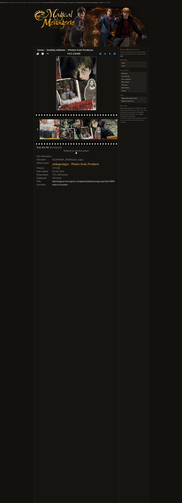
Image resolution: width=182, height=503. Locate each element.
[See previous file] (105, 53)
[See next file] (110, 53)
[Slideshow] (47, 53)
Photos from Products (80, 50)
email (121, 56)
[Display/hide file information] (42, 53)
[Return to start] (100, 53)
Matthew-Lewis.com (128, 101)
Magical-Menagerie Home (129, 98)
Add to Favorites (60, 185)
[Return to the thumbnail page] (37, 53)
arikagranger (60, 164)
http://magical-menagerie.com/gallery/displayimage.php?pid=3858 (83, 181)
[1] (76, 153)
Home (40, 50)
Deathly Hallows (56, 50)
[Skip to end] (114, 53)
